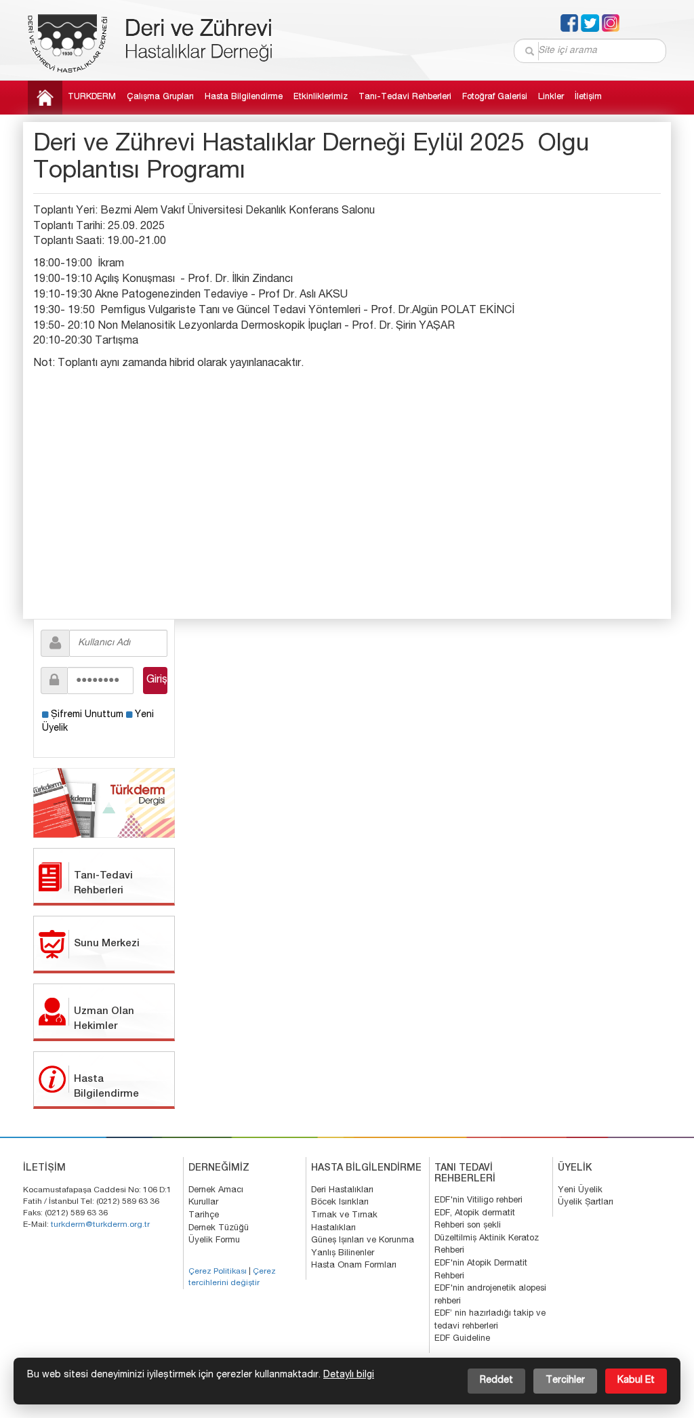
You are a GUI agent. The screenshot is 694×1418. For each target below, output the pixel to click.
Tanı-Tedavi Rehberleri (405, 97)
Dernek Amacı (215, 1190)
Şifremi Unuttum (87, 715)
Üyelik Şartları (585, 1202)
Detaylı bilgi (348, 1375)
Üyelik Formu (214, 1240)
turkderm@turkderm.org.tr (100, 1225)
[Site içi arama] (530, 51)
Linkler (551, 97)
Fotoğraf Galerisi (494, 97)
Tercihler (565, 1380)
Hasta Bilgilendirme (244, 97)
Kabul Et (636, 1380)
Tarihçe (203, 1215)
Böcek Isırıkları (340, 1202)
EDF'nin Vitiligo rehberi (478, 1200)
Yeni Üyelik (580, 1190)
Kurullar (203, 1202)
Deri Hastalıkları (342, 1190)
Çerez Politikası (217, 1272)
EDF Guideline (462, 1339)
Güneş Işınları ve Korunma (362, 1240)
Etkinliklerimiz (320, 97)
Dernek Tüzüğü (218, 1228)
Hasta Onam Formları (353, 1265)
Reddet (496, 1380)
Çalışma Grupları (160, 97)
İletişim (588, 97)
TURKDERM (92, 97)
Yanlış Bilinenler (342, 1253)
